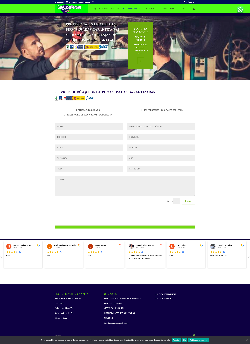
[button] (248, 257)
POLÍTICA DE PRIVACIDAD (165, 294)
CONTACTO (185, 9)
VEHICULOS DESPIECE (151, 9)
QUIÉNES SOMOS (101, 9)
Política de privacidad (199, 340)
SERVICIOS (115, 9)
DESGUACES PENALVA (131, 9)
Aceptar (176, 340)
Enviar (188, 201)
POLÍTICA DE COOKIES (164, 298)
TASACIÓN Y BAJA (170, 9)
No (184, 340)
